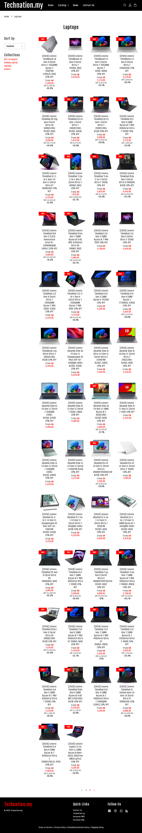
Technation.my (23, 5)
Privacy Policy (60, 827)
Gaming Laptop (11, 62)
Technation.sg (79, 813)
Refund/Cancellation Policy (78, 827)
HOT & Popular (11, 59)
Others (7, 69)
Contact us (77, 810)
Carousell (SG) (78, 820)
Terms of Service (45, 827)
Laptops (7, 66)
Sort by (9, 38)
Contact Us (88, 5)
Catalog (62, 5)
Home (51, 5)
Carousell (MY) (79, 817)
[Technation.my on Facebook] (109, 812)
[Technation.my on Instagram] (115, 812)
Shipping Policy (97, 827)
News (75, 5)
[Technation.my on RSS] (126, 812)
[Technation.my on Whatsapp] (121, 812)
